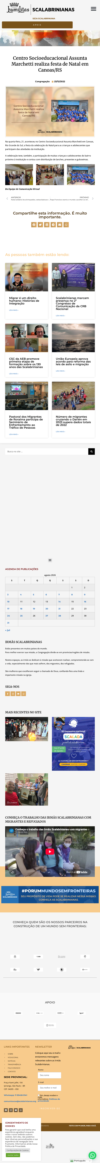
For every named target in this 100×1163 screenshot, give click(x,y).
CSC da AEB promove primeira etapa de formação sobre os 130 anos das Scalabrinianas (26, 363)
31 (8, 623)
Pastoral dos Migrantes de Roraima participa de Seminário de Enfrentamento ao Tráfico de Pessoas (26, 422)
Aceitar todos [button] (12, 1155)
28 (59, 616)
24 (8, 616)
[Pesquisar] (91, 451)
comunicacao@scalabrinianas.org (20, 1101)
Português (79, 1160)
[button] (93, 8)
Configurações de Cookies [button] (18, 1150)
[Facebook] (6, 1110)
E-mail (41, 1082)
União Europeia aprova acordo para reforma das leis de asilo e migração (73, 361)
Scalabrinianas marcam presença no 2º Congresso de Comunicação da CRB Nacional (72, 303)
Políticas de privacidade (49, 1100)
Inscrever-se (50, 1108)
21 (59, 608)
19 (34, 608)
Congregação (42, 81)
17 (8, 608)
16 (85, 601)
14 (59, 601)
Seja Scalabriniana (44, 18)
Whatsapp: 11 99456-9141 (15, 1095)
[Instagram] (13, 693)
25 (21, 616)
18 (21, 608)
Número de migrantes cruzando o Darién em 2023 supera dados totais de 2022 (73, 421)
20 (47, 608)
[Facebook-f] (7, 693)
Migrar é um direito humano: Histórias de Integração (24, 300)
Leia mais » (13, 310)
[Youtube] (18, 693)
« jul (7, 630)
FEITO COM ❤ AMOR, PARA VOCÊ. (82, 1126)
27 (47, 616)
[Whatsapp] (23, 693)
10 (8, 601)
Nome (40, 1070)
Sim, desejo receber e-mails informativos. (49, 1098)
